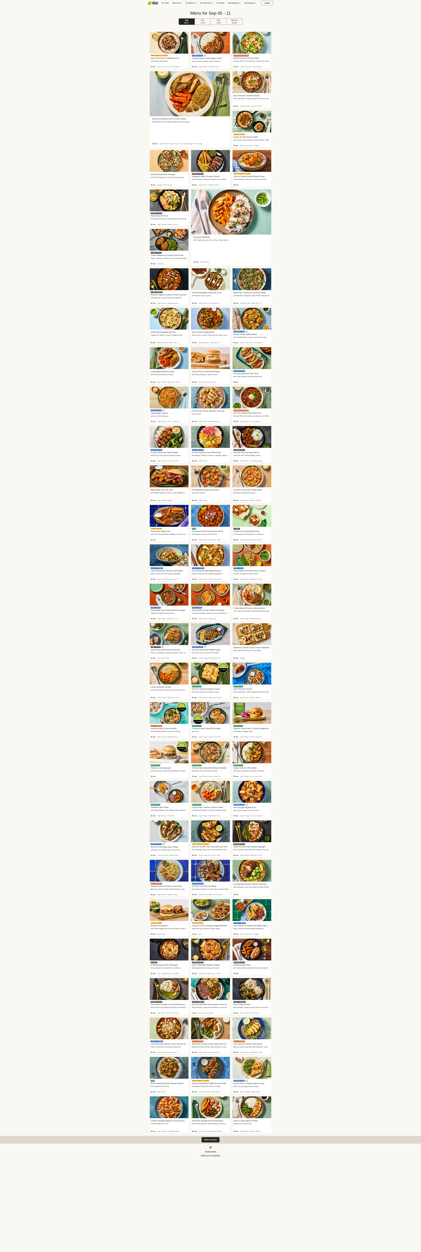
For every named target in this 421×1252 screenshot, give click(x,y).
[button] (187, 21)
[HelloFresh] (153, 3)
